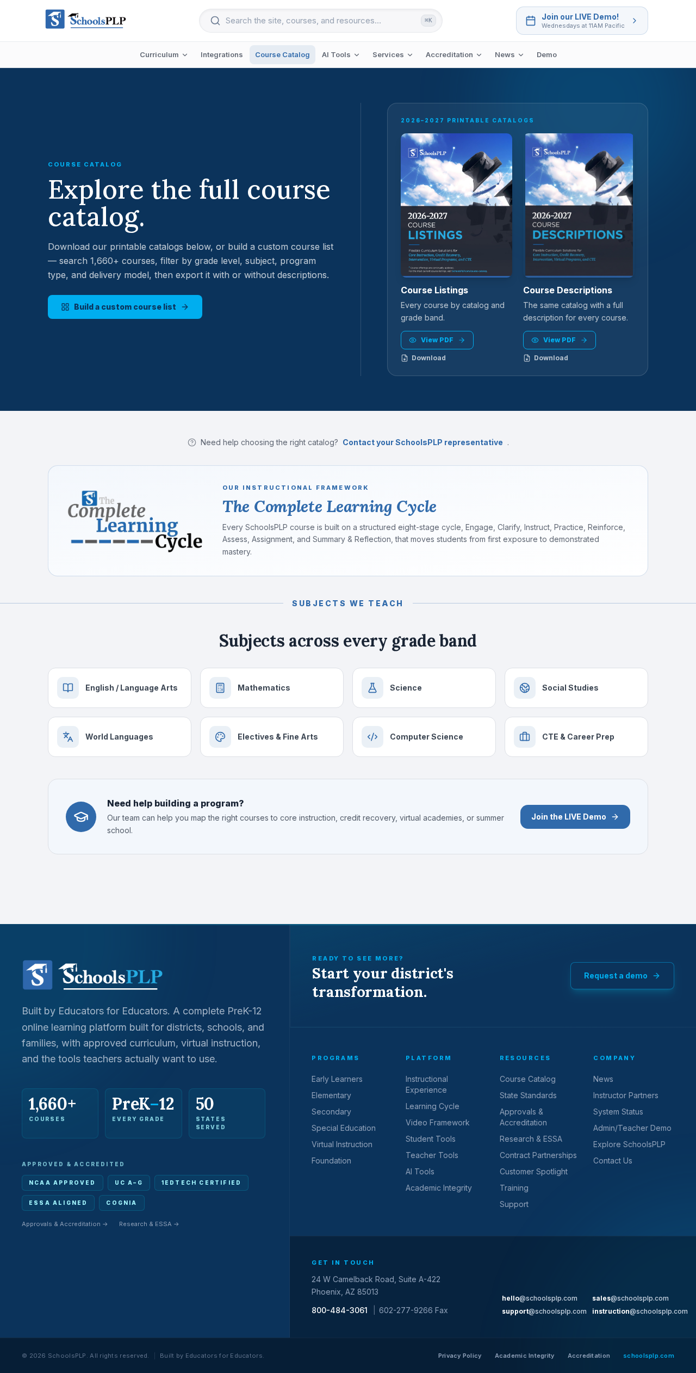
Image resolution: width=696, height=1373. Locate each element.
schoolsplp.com (648, 1355)
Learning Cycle (432, 1106)
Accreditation (449, 54)
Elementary (331, 1095)
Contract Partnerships (538, 1155)
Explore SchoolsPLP (629, 1144)
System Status (618, 1111)
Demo (547, 54)
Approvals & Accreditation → (65, 1224)
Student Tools (431, 1138)
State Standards (528, 1095)
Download (429, 358)
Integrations (222, 54)
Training (514, 1187)
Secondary (331, 1111)
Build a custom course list (125, 306)
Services (388, 54)
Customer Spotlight (534, 1171)
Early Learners (337, 1078)
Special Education (344, 1127)
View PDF (437, 340)
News (505, 54)
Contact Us (612, 1160)
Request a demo (616, 975)
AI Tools (336, 54)
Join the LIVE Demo (568, 816)
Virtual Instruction (342, 1144)
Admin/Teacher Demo (632, 1127)
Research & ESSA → (149, 1224)
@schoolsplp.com (539, 1298)
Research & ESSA (531, 1138)
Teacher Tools (432, 1155)
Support (514, 1204)
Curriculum (159, 54)
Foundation (331, 1160)
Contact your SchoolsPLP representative (423, 442)
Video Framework (438, 1122)
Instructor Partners (625, 1095)
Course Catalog (282, 54)
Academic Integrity (439, 1187)
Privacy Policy (460, 1355)
